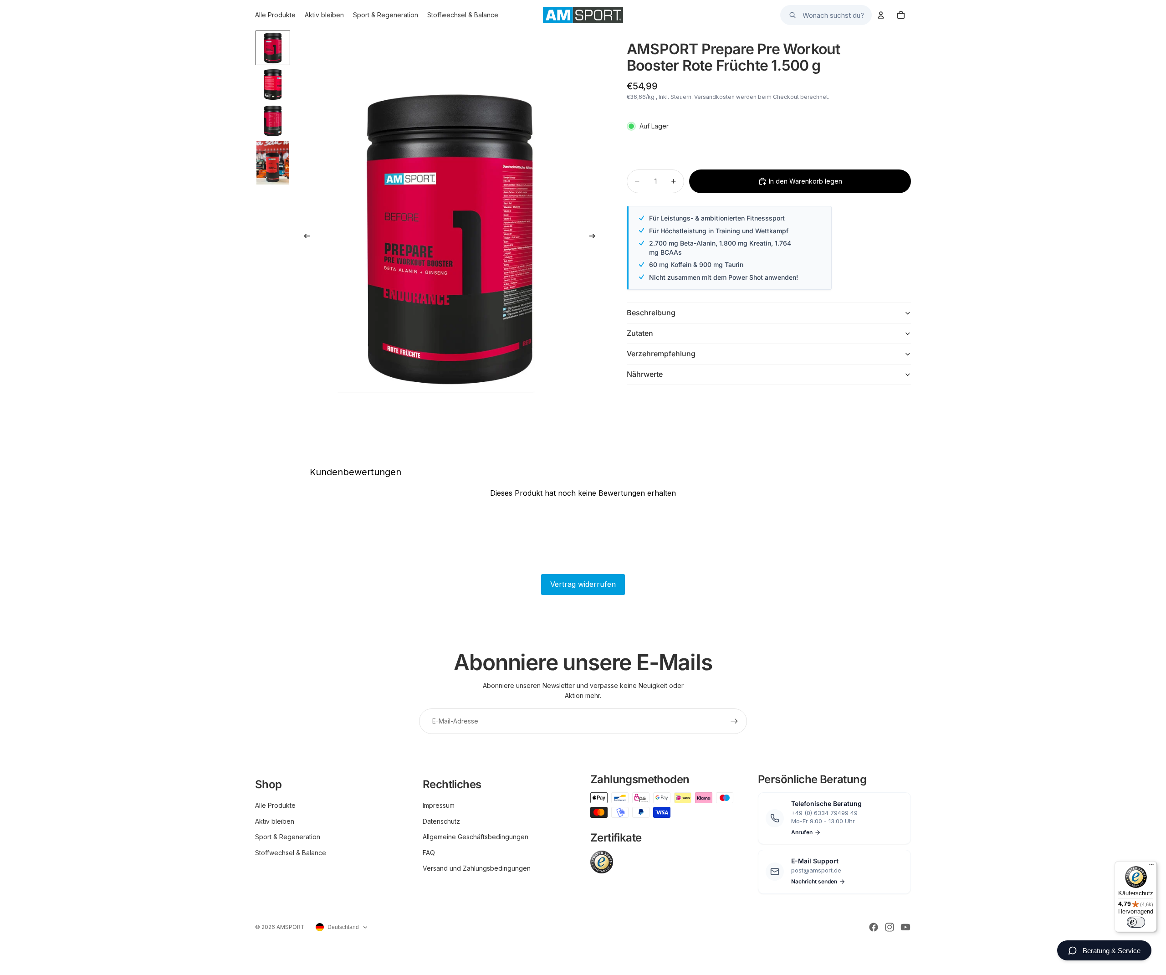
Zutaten (640, 333)
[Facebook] (873, 927)
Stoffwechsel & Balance (290, 853)
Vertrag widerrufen (583, 584)
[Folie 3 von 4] (272, 120)
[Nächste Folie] (595, 237)
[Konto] (881, 15)
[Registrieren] (734, 721)
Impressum (439, 805)
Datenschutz (441, 821)
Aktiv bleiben (274, 821)
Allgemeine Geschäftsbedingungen (475, 837)
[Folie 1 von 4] (272, 47)
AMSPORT (290, 927)
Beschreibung (651, 312)
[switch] (1136, 922)
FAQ (429, 853)
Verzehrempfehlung (661, 353)
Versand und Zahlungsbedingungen (477, 868)
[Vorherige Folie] (304, 237)
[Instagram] (889, 927)
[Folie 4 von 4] (272, 163)
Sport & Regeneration (287, 837)
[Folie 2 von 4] (272, 84)
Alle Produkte (275, 805)
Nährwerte (645, 374)
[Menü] (1151, 866)
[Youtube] (905, 927)
